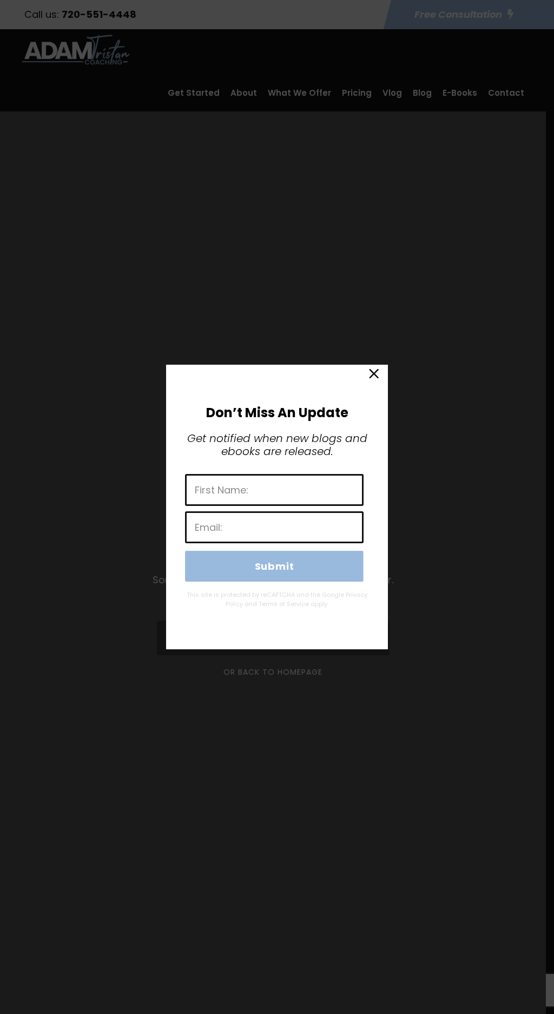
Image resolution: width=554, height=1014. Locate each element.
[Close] (373, 376)
